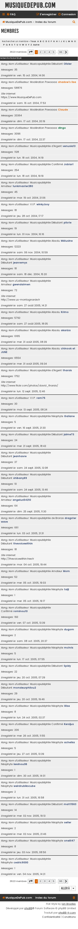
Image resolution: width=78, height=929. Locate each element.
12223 (17, 246)
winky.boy (43, 204)
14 (15, 810)
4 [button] (49, 52)
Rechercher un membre (15, 41)
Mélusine (67, 240)
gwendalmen (21, 284)
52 (15, 577)
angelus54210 (22, 500)
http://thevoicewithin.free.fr (17, 558)
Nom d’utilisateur (11, 58)
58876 (18, 87)
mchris (68, 647)
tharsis (67, 370)
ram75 (41, 398)
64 (16, 505)
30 (15, 403)
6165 (17, 336)
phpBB (28, 908)
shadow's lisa (67, 82)
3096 (17, 133)
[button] (31, 52)
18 (15, 210)
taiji (66, 589)
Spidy (67, 666)
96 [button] (60, 52)
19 (15, 228)
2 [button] (40, 52)
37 (15, 462)
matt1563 (70, 804)
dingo (62, 128)
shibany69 (20, 478)
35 (15, 69)
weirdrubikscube (24, 786)
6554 (17, 358)
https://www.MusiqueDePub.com (21, 97)
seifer (67, 822)
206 (16, 730)
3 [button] (44, 52)
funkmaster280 (23, 186)
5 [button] (53, 52)
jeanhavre (20, 456)
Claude (63, 109)
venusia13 (69, 146)
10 (15, 484)
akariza (66, 330)
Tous (33, 41)
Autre (36, 44)
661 (16, 527)
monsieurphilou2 (24, 687)
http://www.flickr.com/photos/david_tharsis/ (29, 385)
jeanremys (20, 262)
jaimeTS (69, 434)
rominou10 (20, 611)
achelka (69, 742)
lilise (67, 706)
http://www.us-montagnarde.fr (20, 299)
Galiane (69, 416)
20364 (18, 115)
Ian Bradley (69, 904)
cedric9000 (21, 862)
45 (16, 192)
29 (15, 693)
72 (15, 290)
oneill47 (69, 840)
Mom (66, 571)
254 (16, 170)
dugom (69, 629)
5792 (17, 318)
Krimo (65, 312)
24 (15, 440)
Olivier (68, 63)
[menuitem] (11, 14)
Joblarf (68, 164)
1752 (17, 376)
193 (16, 617)
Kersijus (69, 724)
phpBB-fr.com (67, 912)
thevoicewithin (23, 543)
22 (15, 671)
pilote (67, 222)
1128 (16, 152)
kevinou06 (20, 764)
